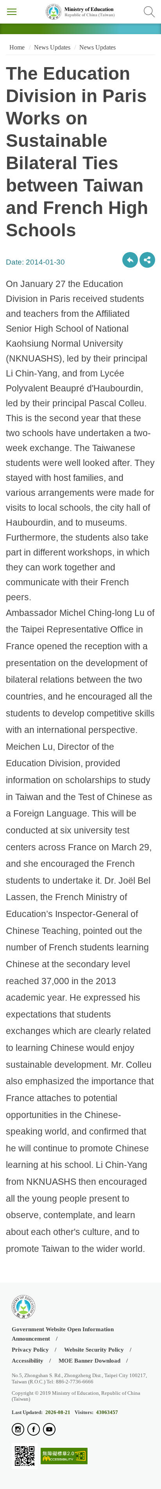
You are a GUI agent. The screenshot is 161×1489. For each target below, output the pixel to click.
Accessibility (27, 1360)
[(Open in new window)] (18, 1430)
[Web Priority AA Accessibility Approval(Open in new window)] (64, 1456)
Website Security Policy (94, 1349)
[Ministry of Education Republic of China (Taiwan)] (80, 12)
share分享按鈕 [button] (147, 260)
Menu (11, 12)
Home (16, 47)
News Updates (52, 47)
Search (149, 12)
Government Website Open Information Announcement (63, 1333)
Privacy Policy (30, 1349)
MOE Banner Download (89, 1360)
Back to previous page (130, 260)
